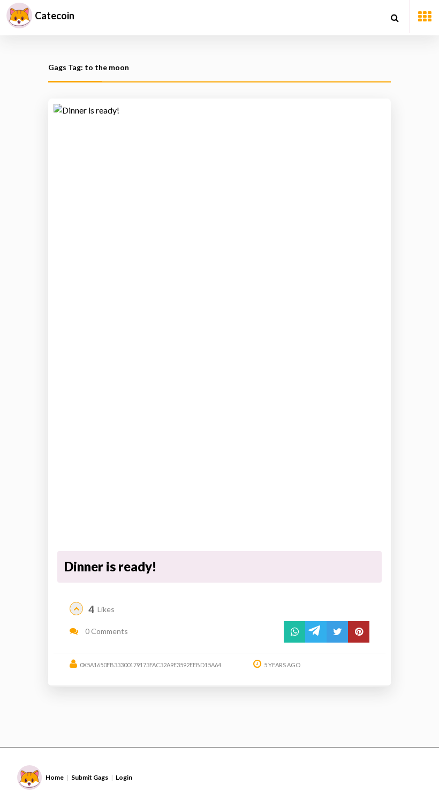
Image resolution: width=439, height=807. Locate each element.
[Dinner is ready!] (219, 326)
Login (124, 777)
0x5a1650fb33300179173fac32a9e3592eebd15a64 (150, 664)
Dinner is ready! (110, 566)
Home (55, 777)
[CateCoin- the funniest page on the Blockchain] (19, 15)
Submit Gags (89, 777)
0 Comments (106, 631)
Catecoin (54, 15)
